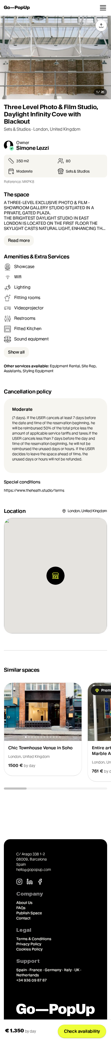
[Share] (101, 25)
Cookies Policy (29, 949)
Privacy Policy (28, 944)
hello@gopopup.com (33, 869)
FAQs (21, 908)
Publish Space (29, 913)
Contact (23, 918)
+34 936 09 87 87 (31, 980)
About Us (24, 903)
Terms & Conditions (33, 939)
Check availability (82, 1031)
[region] (55, 732)
